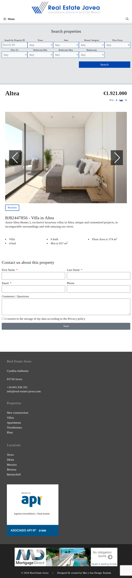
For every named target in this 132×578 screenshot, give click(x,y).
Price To (14, 50)
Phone (70, 283)
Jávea (10, 454)
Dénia (10, 459)
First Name (9, 270)
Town (40, 40)
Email (5, 283)
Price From (117, 40)
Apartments (14, 422)
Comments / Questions (15, 296)
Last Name (73, 270)
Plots (10, 432)
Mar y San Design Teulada (97, 572)
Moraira (12, 464)
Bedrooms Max (66, 50)
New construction (17, 412)
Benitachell (14, 474)
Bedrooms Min (40, 50)
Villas (10, 417)
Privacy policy (76, 318)
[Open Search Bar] (127, 19)
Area (66, 40)
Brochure (12, 207)
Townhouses (14, 427)
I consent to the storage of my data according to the (45, 318)
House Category (91, 40)
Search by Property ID (14, 40)
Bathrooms (92, 50)
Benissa (11, 469)
